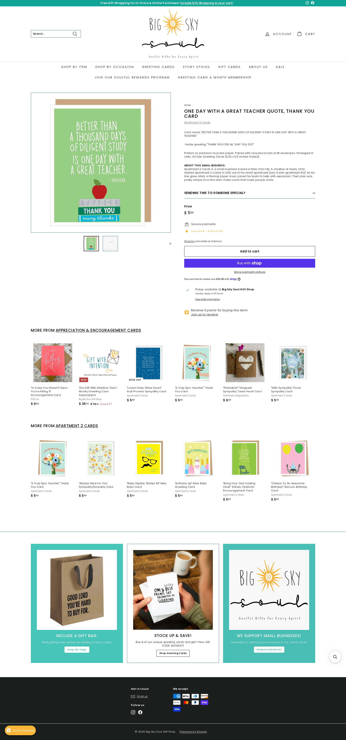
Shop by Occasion (114, 67)
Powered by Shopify (193, 732)
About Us (258, 67)
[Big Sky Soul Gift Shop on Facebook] (140, 712)
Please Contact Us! (269, 649)
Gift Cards (229, 67)
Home (187, 105)
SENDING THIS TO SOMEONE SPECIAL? (214, 193)
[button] (335, 657)
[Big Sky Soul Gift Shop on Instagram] (133, 712)
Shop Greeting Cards (173, 653)
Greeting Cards (158, 67)
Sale (280, 67)
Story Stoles (196, 67)
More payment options (250, 272)
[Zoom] (101, 162)
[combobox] (56, 33)
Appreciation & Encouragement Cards (98, 330)
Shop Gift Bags (76, 649)
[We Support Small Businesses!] (269, 590)
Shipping (189, 241)
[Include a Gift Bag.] (77, 590)
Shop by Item (74, 67)
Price (188, 206)
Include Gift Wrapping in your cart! (206, 3)
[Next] (168, 244)
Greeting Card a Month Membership (214, 77)
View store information (207, 299)
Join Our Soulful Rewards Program (132, 77)
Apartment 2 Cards (197, 122)
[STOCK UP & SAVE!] (173, 590)
